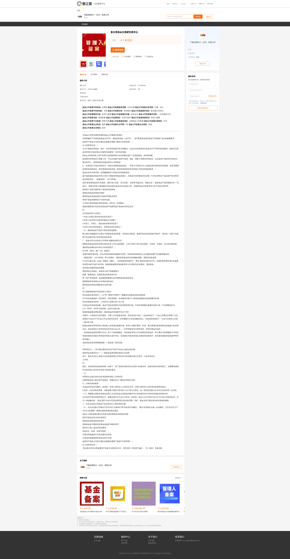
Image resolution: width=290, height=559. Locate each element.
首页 (168, 3)
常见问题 (97, 540)
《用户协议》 (195, 103)
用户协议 (124, 540)
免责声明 (124, 543)
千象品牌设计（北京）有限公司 (96, 15)
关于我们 (151, 540)
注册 (211, 4)
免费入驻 (193, 3)
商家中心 (201, 3)
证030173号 (125, 553)
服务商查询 (152, 543)
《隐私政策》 (203, 103)
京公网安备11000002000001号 (142, 553)
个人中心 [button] (183, 4)
